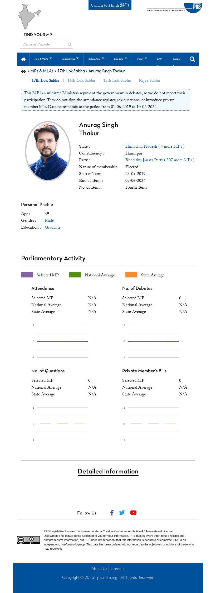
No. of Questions (48, 371)
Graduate (53, 227)
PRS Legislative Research (60, 531)
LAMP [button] (159, 62)
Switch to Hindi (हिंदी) (110, 5)
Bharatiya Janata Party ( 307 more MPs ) (159, 160)
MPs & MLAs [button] (41, 59)
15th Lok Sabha (117, 80)
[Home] (23, 71)
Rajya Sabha (149, 80)
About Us (99, 569)
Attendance (42, 288)
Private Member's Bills (144, 371)
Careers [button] (176, 62)
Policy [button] (140, 59)
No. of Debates (137, 288)
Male (49, 220)
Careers (117, 569)
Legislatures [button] (68, 59)
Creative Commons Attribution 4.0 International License (138, 531)
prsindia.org (107, 578)
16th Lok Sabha (81, 80)
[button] (23, 59)
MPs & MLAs (41, 71)
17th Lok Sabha (71, 71)
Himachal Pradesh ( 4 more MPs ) (154, 146)
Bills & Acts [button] (94, 59)
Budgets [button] (118, 59)
